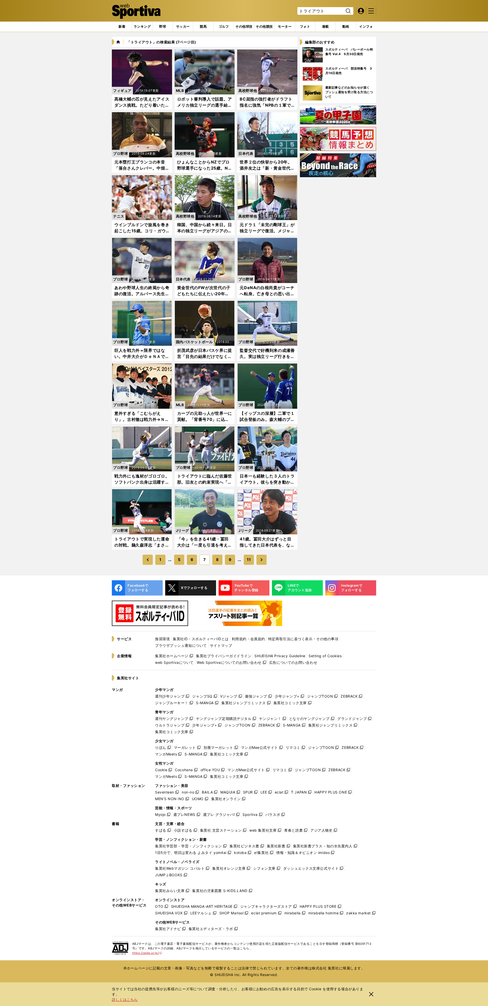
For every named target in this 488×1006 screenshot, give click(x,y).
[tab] (162, 27)
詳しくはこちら (125, 999)
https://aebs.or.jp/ (147, 953)
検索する (347, 11)
